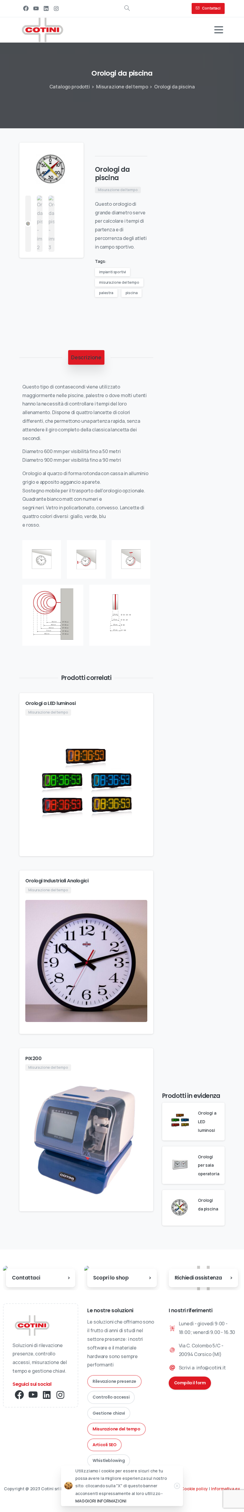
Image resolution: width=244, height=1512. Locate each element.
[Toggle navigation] (219, 30)
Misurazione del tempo (122, 86)
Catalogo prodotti (69, 86)
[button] (73, 152)
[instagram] (56, 8)
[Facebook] (26, 8)
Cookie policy (194, 1488)
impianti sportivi (112, 271)
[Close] (177, 1486)
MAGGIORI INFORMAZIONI (100, 1501)
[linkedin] (46, 8)
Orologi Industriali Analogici (56, 880)
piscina (132, 292)
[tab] (86, 357)
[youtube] (36, 8)
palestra (106, 292)
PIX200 (33, 1058)
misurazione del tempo (119, 282)
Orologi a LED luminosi (50, 703)
